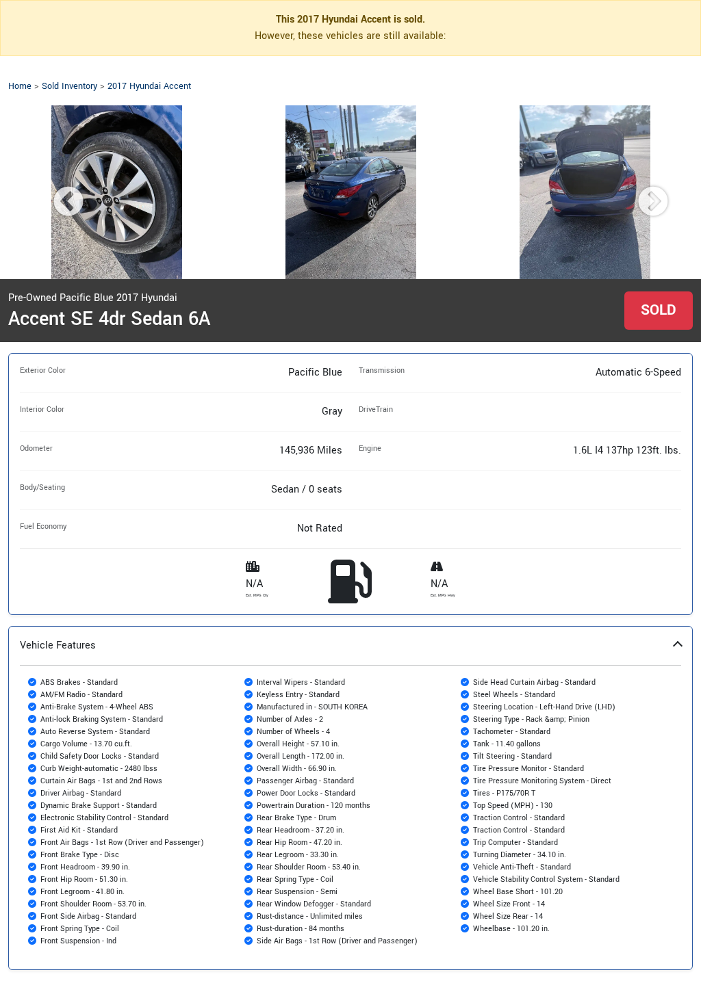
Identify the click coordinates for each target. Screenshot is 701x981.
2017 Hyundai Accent (149, 86)
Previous (58, 192)
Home (19, 86)
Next (643, 192)
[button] (350, 798)
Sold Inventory (69, 86)
